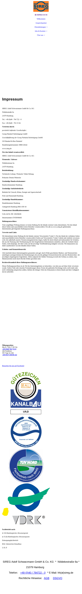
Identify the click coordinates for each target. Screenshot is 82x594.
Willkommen (41, 19)
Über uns (40, 35)
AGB (46, 578)
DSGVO (57, 578)
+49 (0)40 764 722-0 (9, 349)
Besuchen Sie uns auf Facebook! (13, 366)
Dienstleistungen (40, 27)
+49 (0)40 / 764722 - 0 (32, 572)
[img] (41, 6)
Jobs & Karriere (40, 31)
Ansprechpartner (41, 23)
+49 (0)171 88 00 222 (9, 355)
